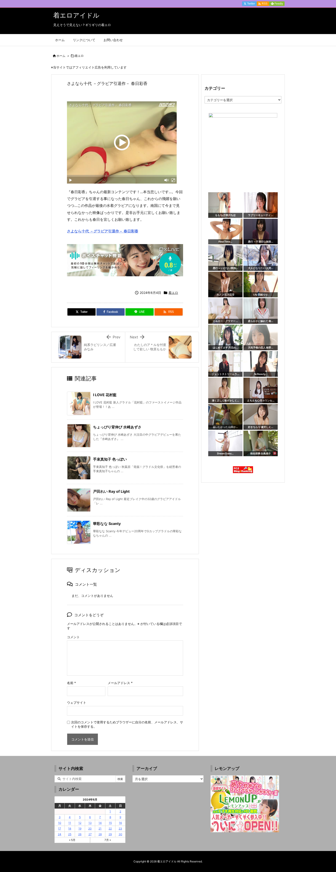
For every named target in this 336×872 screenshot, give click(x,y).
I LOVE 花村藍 (105, 395)
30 (120, 834)
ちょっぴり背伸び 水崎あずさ (117, 427)
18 (69, 828)
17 (59, 828)
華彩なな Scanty (107, 523)
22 (110, 828)
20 (90, 828)
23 (120, 828)
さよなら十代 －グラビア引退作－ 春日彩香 (102, 231)
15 (110, 823)
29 (110, 834)
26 (79, 834)
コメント (73, 637)
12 (79, 823)
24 (59, 834)
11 (69, 823)
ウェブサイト (76, 702)
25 (69, 834)
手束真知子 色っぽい (110, 459)
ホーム (60, 56)
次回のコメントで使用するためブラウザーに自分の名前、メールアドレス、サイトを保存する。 (127, 724)
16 (120, 823)
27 (90, 834)
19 (79, 828)
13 (90, 823)
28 (100, 834)
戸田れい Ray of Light (111, 491)
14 (100, 823)
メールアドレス (120, 683)
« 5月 (72, 840)
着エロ (79, 56)
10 (59, 823)
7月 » (107, 840)
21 (100, 828)
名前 (71, 683)
